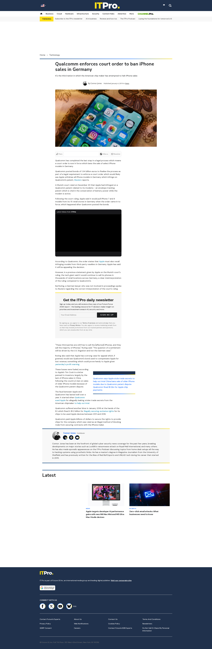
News (127, 83)
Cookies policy (114, 624)
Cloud (59, 14)
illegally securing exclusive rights (99, 411)
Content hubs (108, 14)
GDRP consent (46, 628)
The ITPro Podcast (127, 19)
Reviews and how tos (108, 19)
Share (60, 154)
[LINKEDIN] (71, 437)
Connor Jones (96, 83)
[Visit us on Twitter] (51, 606)
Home (42, 55)
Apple (101, 261)
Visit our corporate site (121, 580)
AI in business (91, 19)
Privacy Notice (75, 325)
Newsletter (117, 154)
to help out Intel (82, 403)
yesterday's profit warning (67, 364)
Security (95, 14)
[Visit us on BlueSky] (68, 606)
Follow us (105, 154)
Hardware (69, 14)
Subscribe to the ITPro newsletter (68, 19)
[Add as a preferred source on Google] (47, 587)
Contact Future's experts (50, 619)
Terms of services (89, 323)
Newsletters (147, 624)
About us (78, 619)
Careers (77, 628)
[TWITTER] (65, 437)
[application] (88, 233)
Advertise (122, 14)
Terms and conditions (151, 619)
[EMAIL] (77, 437)
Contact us (112, 619)
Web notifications (81, 624)
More (132, 14)
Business (49, 14)
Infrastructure (83, 14)
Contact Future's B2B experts (120, 628)
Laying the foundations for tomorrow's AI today (158, 19)
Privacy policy (45, 624)
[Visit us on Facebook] (42, 606)
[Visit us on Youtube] (60, 606)
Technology (54, 55)
